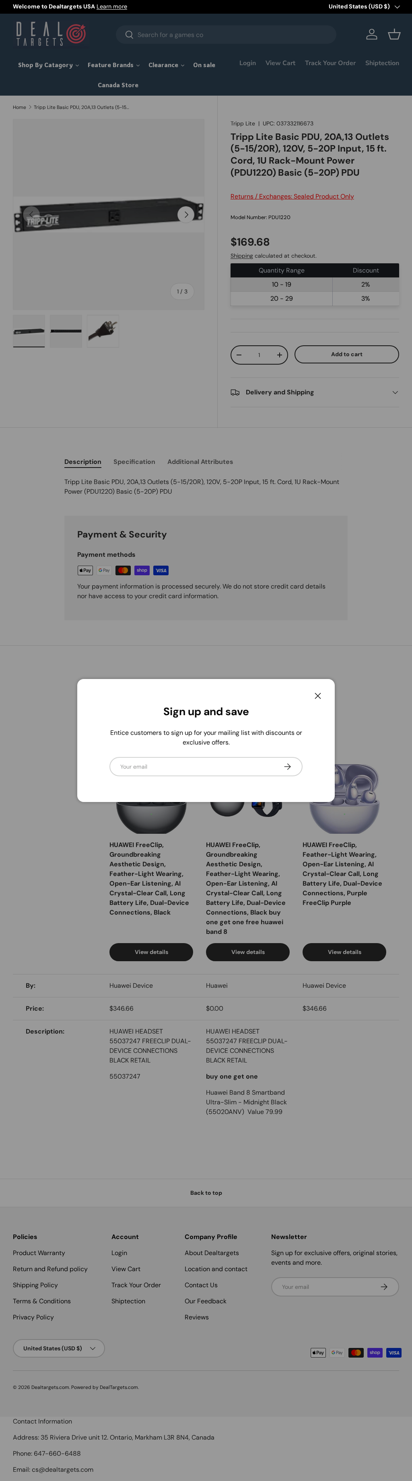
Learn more (112, 6)
